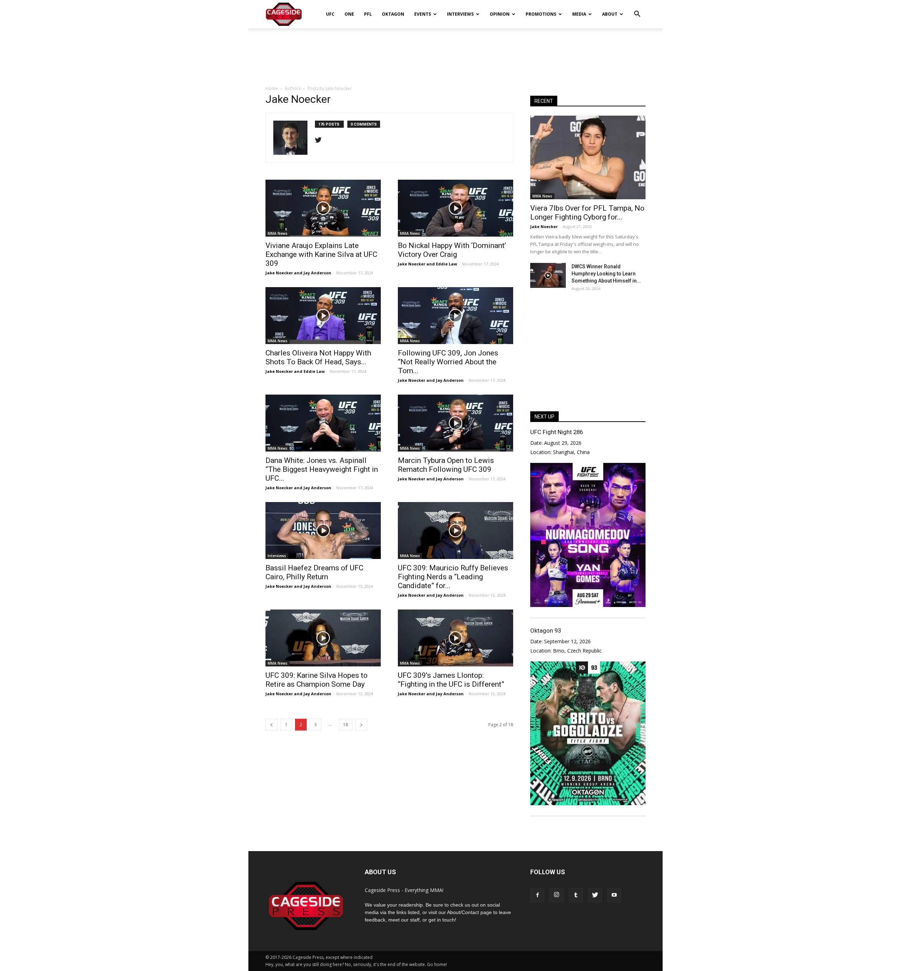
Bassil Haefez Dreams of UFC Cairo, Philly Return (314, 572)
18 (345, 725)
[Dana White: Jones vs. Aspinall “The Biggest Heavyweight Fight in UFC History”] (323, 423)
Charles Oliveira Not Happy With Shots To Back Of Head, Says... (318, 357)
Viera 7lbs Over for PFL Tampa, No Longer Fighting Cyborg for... (587, 212)
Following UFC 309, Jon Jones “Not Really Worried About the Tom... (448, 362)
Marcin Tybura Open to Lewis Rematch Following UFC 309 (446, 465)
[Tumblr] (576, 895)
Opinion (500, 14)
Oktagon (393, 14)
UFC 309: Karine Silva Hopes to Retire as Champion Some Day (316, 679)
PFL (368, 14)
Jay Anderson (317, 272)
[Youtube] (614, 895)
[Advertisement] (455, 53)
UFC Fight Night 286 (556, 432)
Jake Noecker (279, 272)
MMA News (278, 233)
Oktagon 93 (545, 630)
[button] (637, 9)
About (609, 14)
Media (579, 14)
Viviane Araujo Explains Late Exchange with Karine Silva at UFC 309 (321, 254)
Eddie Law (446, 264)
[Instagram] (556, 895)
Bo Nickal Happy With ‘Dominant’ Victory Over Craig (452, 250)
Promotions (541, 14)
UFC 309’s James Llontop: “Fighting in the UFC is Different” (451, 679)
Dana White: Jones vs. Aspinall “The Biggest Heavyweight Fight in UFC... (321, 469)
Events (422, 14)
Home (271, 88)
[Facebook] (537, 895)
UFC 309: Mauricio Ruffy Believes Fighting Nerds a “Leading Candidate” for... (453, 577)
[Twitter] (321, 140)
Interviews (460, 14)
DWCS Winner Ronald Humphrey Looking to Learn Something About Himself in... (606, 274)
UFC (330, 14)
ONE (349, 14)
